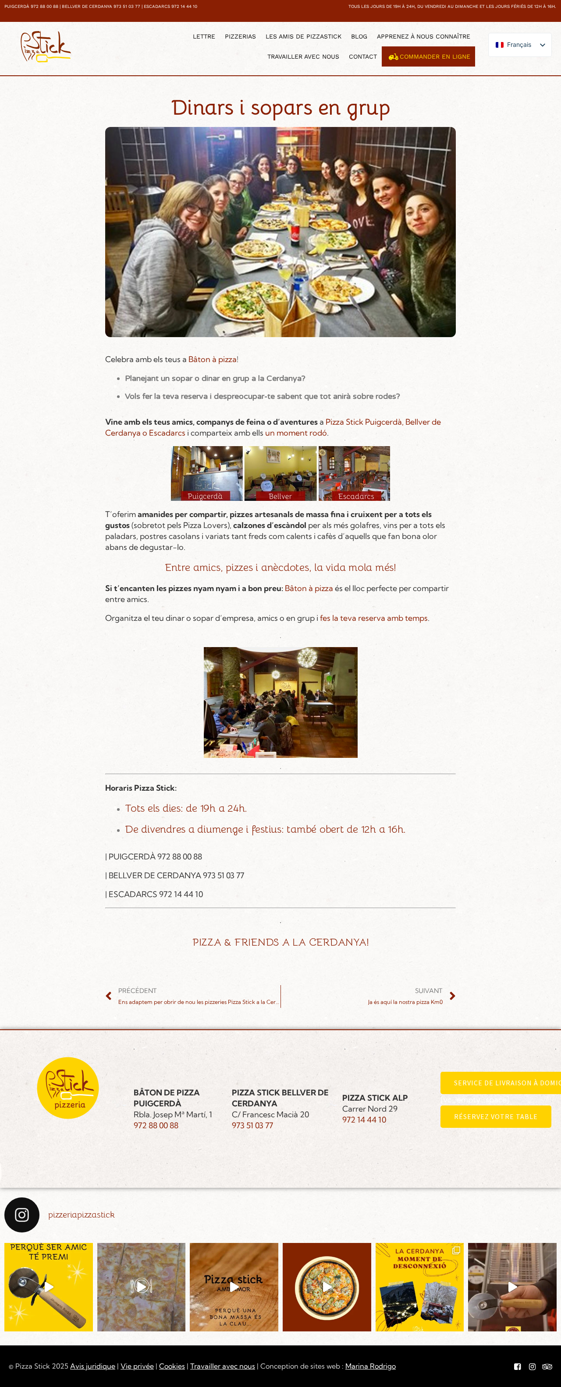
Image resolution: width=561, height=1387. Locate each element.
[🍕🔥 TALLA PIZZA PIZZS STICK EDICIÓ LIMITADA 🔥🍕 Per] (512, 1287)
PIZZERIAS (240, 36)
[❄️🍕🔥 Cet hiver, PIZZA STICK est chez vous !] (327, 1287)
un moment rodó (296, 433)
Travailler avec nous (303, 56)
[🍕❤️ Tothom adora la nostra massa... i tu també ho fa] (234, 1287)
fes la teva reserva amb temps (373, 618)
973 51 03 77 (252, 1125)
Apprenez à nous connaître (423, 36)
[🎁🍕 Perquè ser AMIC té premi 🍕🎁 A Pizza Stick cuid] (48, 1287)
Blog (359, 36)
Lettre (204, 36)
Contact (363, 56)
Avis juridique (92, 1366)
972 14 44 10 (364, 1120)
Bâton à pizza (212, 359)
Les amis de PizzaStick (303, 36)
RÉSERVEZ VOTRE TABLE (496, 1116)
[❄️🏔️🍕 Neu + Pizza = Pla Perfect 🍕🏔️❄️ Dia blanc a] (420, 1287)
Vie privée (137, 1366)
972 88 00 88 (156, 1125)
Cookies (172, 1366)
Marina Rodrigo (370, 1366)
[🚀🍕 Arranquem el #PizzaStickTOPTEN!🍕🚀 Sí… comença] (141, 1287)
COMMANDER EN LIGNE (435, 56)
